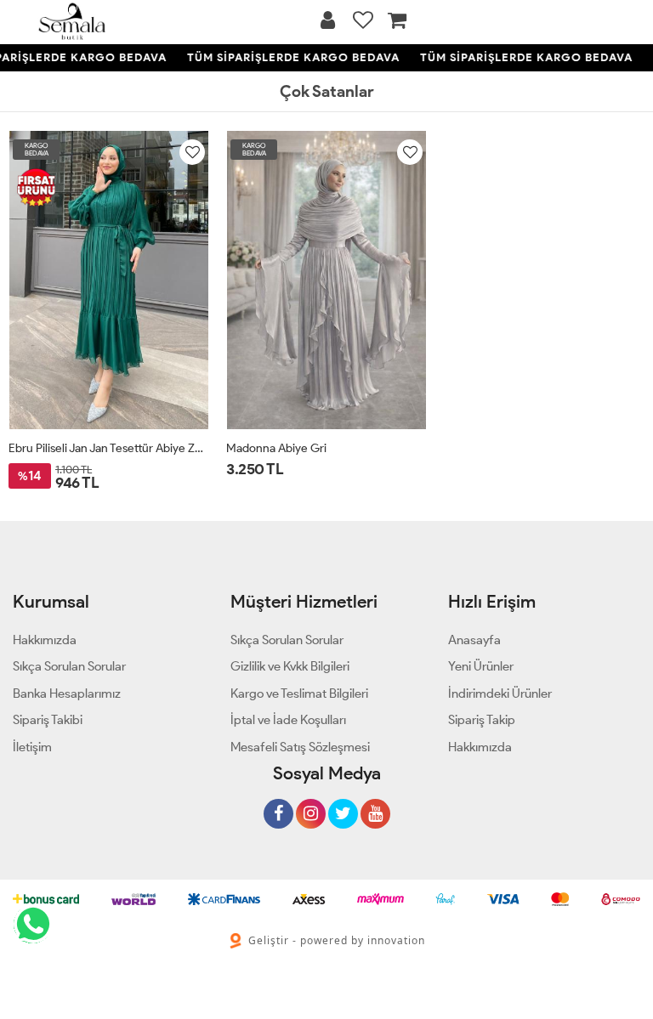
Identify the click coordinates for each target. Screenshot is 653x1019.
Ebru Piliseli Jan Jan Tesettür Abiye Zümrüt (109, 448)
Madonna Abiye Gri (276, 448)
